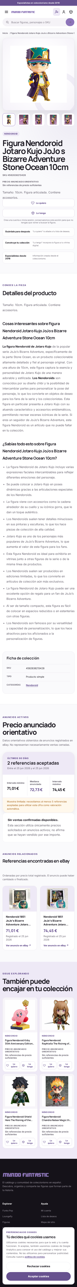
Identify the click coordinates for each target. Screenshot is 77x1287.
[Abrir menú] (6, 12)
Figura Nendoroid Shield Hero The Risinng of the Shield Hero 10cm (18, 1120)
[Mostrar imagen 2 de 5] (23, 119)
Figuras (6, 1222)
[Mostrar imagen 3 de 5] (38, 119)
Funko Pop (8, 1210)
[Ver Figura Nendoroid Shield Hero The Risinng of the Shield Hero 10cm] (20, 1091)
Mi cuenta (46, 1210)
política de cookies (35, 1256)
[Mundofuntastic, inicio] (23, 11)
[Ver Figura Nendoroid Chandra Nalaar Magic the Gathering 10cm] (57, 1091)
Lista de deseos (49, 1216)
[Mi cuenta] (63, 12)
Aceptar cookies (38, 1276)
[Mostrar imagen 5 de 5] (68, 119)
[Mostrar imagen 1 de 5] (9, 119)
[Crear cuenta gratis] (56, 12)
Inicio (5, 33)
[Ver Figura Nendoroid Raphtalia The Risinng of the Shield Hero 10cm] (57, 1014)
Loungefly (8, 1216)
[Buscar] (70, 22)
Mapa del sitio (48, 1222)
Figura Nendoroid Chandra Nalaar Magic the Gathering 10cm (56, 1120)
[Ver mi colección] (70, 12)
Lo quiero (41, 203)
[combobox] (37, 22)
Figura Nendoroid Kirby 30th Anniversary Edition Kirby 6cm (18, 1044)
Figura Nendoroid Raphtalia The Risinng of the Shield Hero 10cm (55, 1044)
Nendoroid (32, 685)
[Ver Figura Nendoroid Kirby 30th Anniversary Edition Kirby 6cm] (20, 1014)
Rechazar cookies (38, 1266)
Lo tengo (41, 213)
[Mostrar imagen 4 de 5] (53, 119)
